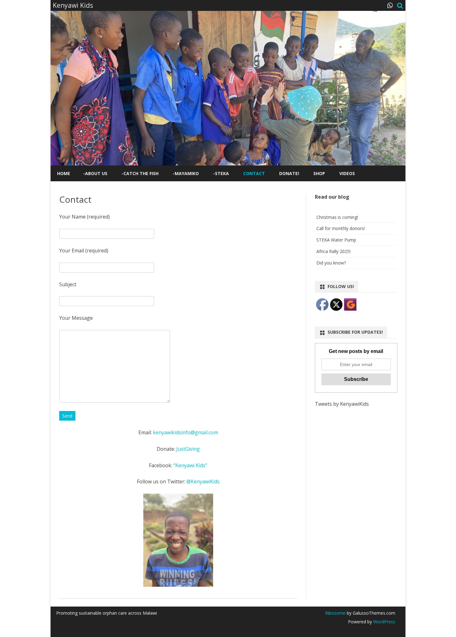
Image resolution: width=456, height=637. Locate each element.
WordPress (383, 622)
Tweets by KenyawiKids (342, 403)
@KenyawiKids (203, 481)
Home (63, 173)
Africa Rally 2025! (333, 251)
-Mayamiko (186, 173)
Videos (347, 173)
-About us (95, 173)
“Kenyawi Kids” (190, 465)
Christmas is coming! (337, 217)
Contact (254, 173)
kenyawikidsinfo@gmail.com (185, 432)
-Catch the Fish (140, 173)
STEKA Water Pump (336, 240)
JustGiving (188, 448)
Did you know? (331, 263)
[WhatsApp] (390, 5)
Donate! (289, 173)
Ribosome (335, 613)
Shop (319, 173)
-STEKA (221, 173)
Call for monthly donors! (340, 228)
